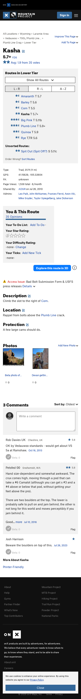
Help (6, 592)
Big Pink (26, 120)
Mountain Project (51, 587)
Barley (25, 102)
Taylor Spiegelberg (44, 198)
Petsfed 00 (13, 467)
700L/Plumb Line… (30, 38)
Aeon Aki (70, 193)
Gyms (7, 598)
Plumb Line (28, 126)
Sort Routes (28, 159)
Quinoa (26, 132)
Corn (24, 108)
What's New (11, 610)
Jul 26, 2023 (60, 545)
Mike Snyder (25, 198)
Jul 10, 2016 (30, 522)
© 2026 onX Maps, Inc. (30, 694)
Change (21, 247)
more (19, 522)
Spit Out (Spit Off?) (34, 151)
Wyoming (25, 33)
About (7, 587)
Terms (49, 694)
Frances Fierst (56, 193)
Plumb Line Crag (12, 42)
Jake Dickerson (64, 198)
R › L (40, 88)
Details (27, 286)
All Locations (10, 33)
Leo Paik (23, 193)
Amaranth (27, 96)
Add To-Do (37, 225)
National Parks (50, 615)
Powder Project (50, 610)
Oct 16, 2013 (35, 450)
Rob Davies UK (16, 440)
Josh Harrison (15, 539)
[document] (40, 682)
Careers (8, 668)
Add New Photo (67, 345)
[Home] (21, 15)
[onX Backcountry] (15, 5)
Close (40, 687)
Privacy (59, 694)
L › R (17, 88)
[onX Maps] (12, 637)
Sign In (64, 15)
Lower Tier (30, 42)
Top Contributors (13, 615)
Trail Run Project (51, 604)
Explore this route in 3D (52, 268)
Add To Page (68, 42)
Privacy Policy (37, 680)
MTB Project (49, 592)
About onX (10, 662)
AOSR (22, 189)
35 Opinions (14, 216)
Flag (73, 457)
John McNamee (38, 193)
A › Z (63, 88)
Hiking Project (49, 598)
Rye (23, 138)
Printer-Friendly (13, 567)
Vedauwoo (11, 38)
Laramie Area (41, 33)
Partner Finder (12, 604)
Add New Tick (31, 253)
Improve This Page (65, 36)
